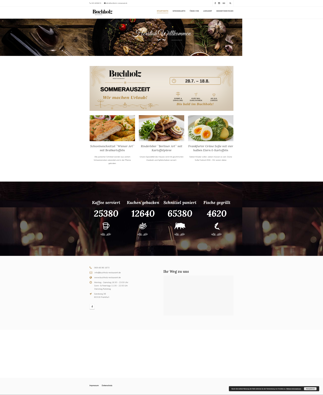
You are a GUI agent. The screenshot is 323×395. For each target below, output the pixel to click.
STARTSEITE (162, 11)
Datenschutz (107, 385)
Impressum (96, 385)
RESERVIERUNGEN (224, 11)
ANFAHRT (207, 11)
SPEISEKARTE (179, 11)
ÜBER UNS (194, 11)
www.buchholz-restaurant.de (107, 277)
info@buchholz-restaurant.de (116, 3)
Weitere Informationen (293, 389)
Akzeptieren (310, 389)
